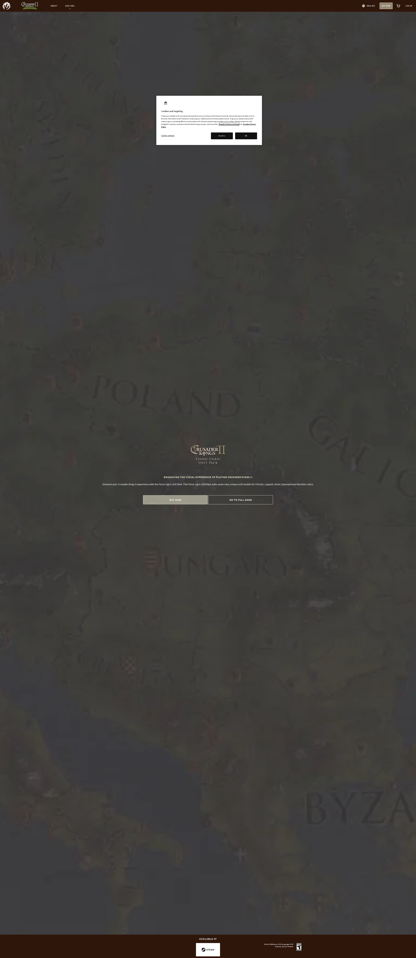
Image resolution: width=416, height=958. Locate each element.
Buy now (386, 6)
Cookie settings (168, 135)
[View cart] (398, 6)
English (371, 6)
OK (246, 136)
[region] (209, 120)
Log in (409, 6)
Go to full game (240, 499)
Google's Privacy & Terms (229, 124)
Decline (222, 136)
